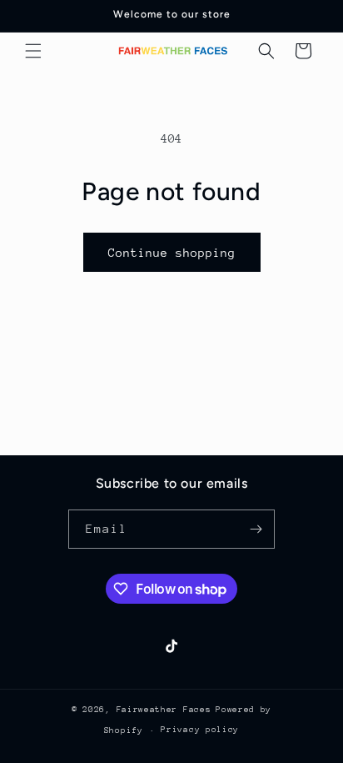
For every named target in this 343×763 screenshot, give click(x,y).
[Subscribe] (255, 529)
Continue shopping (172, 252)
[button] (33, 51)
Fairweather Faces (164, 710)
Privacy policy (200, 730)
